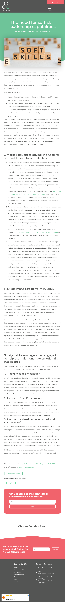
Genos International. (26, 467)
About (16, 567)
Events (16, 577)
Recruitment (18, 572)
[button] (49, 10)
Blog (15, 579)
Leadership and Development (19, 574)
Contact (16, 581)
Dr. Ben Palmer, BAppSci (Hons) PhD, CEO (39, 464)
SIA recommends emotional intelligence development (37, 232)
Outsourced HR (19, 570)
